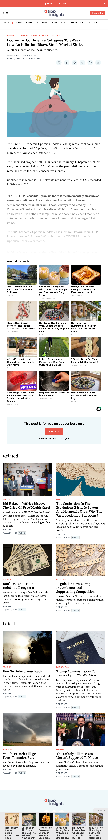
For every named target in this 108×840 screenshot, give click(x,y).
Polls (29, 23)
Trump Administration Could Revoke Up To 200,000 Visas (78, 673)
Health (6, 499)
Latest (6, 23)
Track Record (76, 23)
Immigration (62, 667)
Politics (55, 35)
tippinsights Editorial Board (22, 55)
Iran (58, 499)
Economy (12, 35)
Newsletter (58, 23)
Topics (18, 23)
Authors (93, 23)
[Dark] (4, 13)
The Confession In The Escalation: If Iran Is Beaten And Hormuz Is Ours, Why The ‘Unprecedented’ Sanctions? (79, 509)
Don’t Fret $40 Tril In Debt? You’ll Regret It (18, 585)
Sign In (66, 438)
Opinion (24, 35)
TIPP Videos (9, 749)
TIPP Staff (8, 530)
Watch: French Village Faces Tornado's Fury (19, 755)
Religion (7, 667)
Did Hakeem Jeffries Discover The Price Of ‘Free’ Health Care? (26, 505)
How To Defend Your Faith (22, 671)
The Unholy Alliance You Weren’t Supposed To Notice (77, 755)
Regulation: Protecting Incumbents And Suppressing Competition (75, 587)
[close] (104, 3)
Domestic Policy (39, 35)
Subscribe (97, 13)
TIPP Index (42, 23)
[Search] (7, 13)
